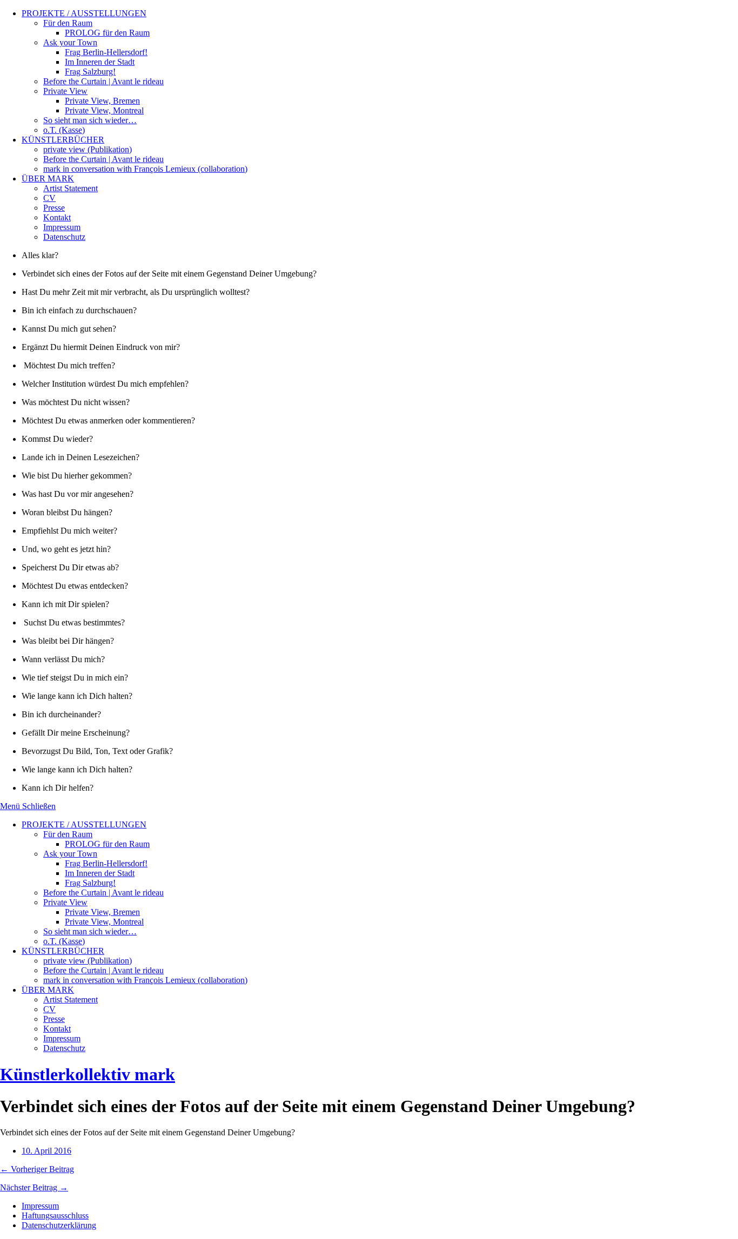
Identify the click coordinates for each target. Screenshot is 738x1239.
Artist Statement (70, 188)
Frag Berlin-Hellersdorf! (106, 52)
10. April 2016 (46, 1150)
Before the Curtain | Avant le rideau (103, 81)
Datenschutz (64, 236)
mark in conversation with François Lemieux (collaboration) (145, 168)
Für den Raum (67, 23)
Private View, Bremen (102, 100)
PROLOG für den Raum (107, 32)
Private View (65, 91)
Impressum (61, 227)
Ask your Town (70, 42)
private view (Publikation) (87, 149)
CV (49, 198)
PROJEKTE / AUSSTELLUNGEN (84, 13)
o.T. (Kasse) (64, 129)
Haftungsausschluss (55, 1215)
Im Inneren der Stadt (100, 61)
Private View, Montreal (104, 110)
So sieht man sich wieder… (90, 120)
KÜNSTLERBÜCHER (63, 139)
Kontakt (57, 217)
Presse (54, 207)
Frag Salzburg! (90, 71)
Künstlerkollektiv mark (87, 1074)
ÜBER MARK (48, 178)
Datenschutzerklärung (59, 1225)
